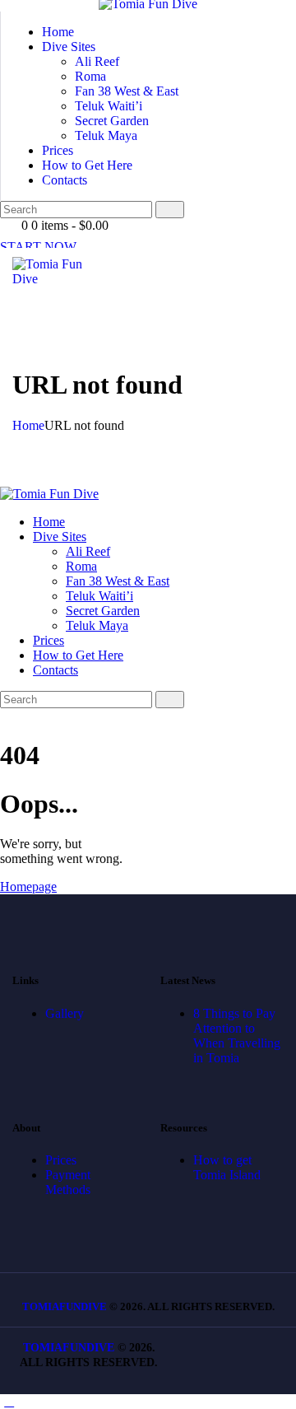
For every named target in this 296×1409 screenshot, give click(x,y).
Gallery (64, 1013)
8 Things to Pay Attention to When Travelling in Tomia (236, 1035)
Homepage (28, 886)
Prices (60, 1160)
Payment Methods (67, 1182)
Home (28, 425)
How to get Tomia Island (227, 1167)
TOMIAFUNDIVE (64, 1306)
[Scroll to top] (9, 1401)
